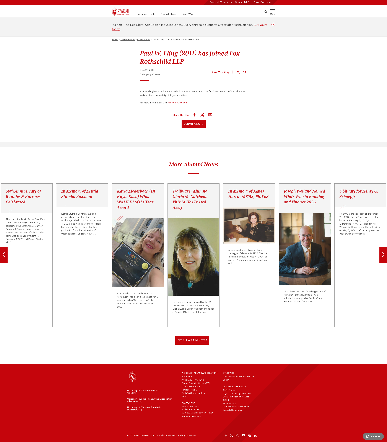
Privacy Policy (229, 403)
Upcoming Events (146, 14)
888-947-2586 (206, 412)
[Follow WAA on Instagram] (237, 435)
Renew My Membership (221, 2)
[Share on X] (238, 72)
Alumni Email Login (262, 2)
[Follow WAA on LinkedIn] (255, 435)
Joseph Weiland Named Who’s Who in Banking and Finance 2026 (304, 196)
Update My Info (242, 2)
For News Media (189, 389)
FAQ (184, 396)
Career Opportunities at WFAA (196, 383)
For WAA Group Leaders (193, 393)
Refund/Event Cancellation (236, 406)
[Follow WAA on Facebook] (225, 435)
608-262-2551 (189, 412)
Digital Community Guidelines (237, 393)
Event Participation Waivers (236, 396)
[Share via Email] (244, 72)
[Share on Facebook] (232, 72)
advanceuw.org (134, 401)
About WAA (187, 376)
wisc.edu (131, 392)
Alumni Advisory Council (193, 379)
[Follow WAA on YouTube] (243, 435)
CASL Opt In (229, 390)
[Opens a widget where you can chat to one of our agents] (373, 436)
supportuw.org (134, 409)
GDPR (226, 400)
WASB (226, 379)
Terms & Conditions (232, 410)
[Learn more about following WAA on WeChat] (249, 435)
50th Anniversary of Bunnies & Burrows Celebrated (23, 196)
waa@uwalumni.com (191, 416)
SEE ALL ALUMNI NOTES (192, 340)
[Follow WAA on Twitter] (231, 435)
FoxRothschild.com (177, 102)
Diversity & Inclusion (191, 386)
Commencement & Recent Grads (238, 376)
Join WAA (188, 14)
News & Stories (169, 14)
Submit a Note (193, 123)
